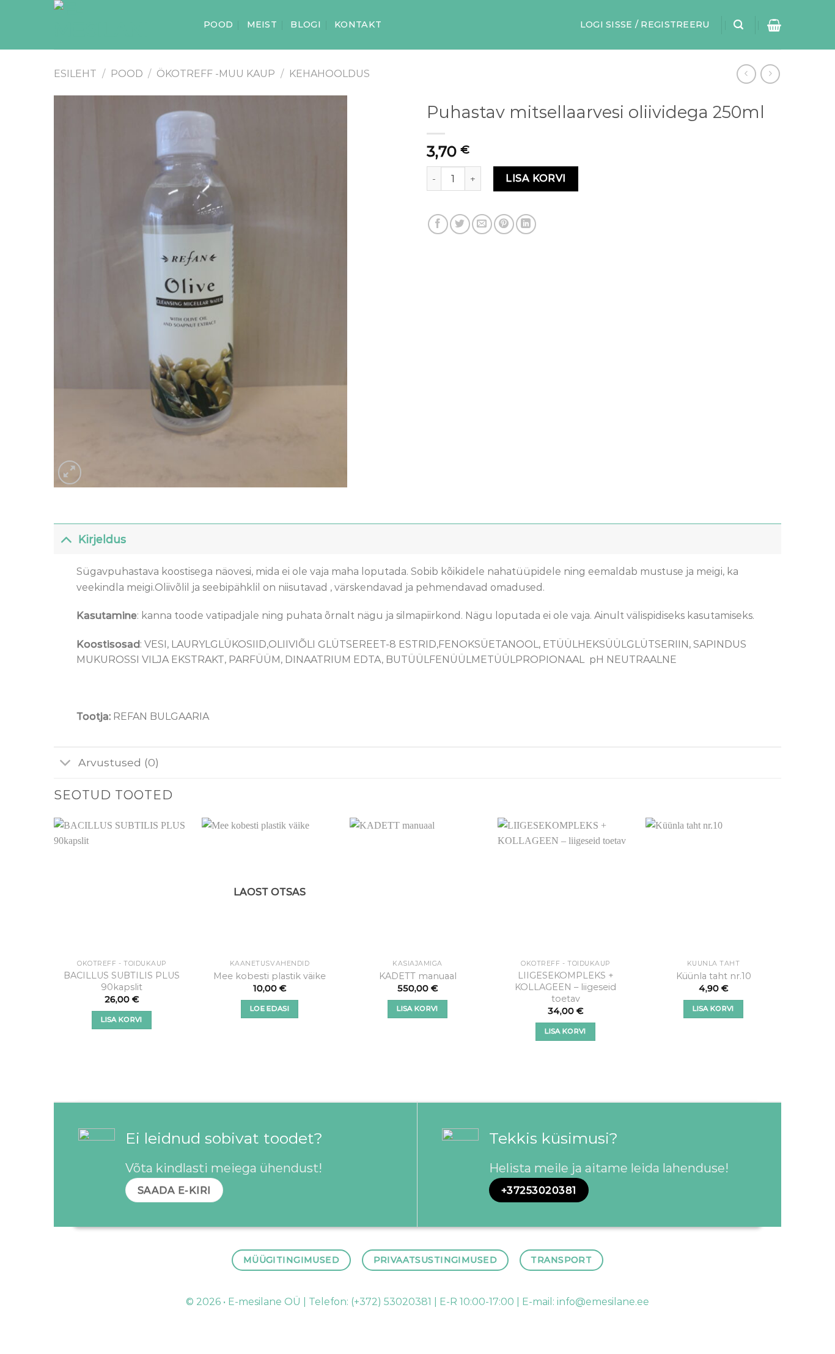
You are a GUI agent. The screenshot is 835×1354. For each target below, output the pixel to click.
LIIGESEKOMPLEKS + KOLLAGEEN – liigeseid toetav (565, 987)
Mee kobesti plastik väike (269, 976)
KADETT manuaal (418, 976)
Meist (262, 24)
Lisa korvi (536, 178)
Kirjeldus (102, 539)
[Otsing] (738, 25)
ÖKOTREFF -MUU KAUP (215, 74)
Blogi (305, 24)
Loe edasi (269, 1008)
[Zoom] (70, 472)
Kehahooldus (329, 74)
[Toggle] (66, 539)
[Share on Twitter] (460, 224)
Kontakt (357, 24)
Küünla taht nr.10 (713, 976)
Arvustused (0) (118, 762)
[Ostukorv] (774, 25)
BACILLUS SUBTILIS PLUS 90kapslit (122, 981)
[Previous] (54, 940)
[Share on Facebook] (438, 224)
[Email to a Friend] (482, 224)
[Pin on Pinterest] (504, 224)
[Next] (780, 940)
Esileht (75, 74)
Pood (218, 24)
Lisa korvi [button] (121, 1019)
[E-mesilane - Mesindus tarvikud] (119, 25)
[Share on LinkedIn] (526, 224)
